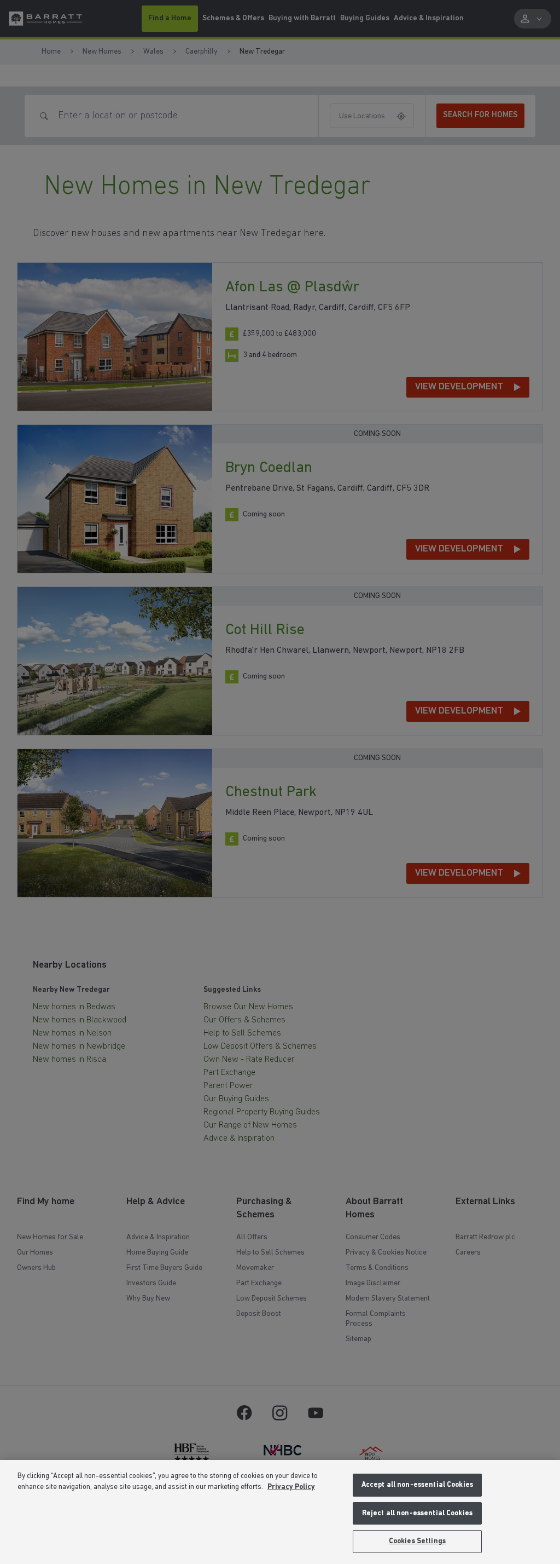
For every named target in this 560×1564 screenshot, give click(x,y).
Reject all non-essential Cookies (417, 1513)
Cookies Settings (417, 1541)
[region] (280, 1512)
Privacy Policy (291, 1487)
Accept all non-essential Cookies (417, 1484)
